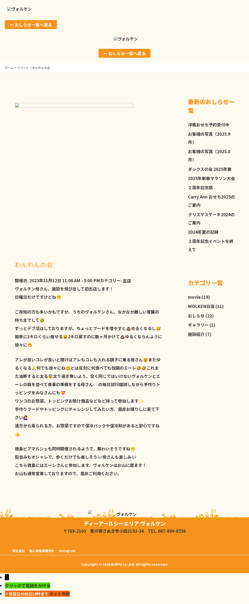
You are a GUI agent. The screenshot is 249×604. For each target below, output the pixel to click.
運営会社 (18, 550)
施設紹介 (196, 334)
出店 (127, 280)
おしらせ (196, 316)
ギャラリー (198, 325)
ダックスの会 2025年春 (209, 169)
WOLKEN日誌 (201, 306)
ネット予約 (59, 594)
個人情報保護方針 (41, 550)
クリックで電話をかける (27, 585)
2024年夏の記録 (203, 232)
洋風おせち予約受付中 (208, 125)
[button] (31, 24)
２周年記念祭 (200, 187)
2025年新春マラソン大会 (211, 178)
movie (194, 297)
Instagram (67, 550)
